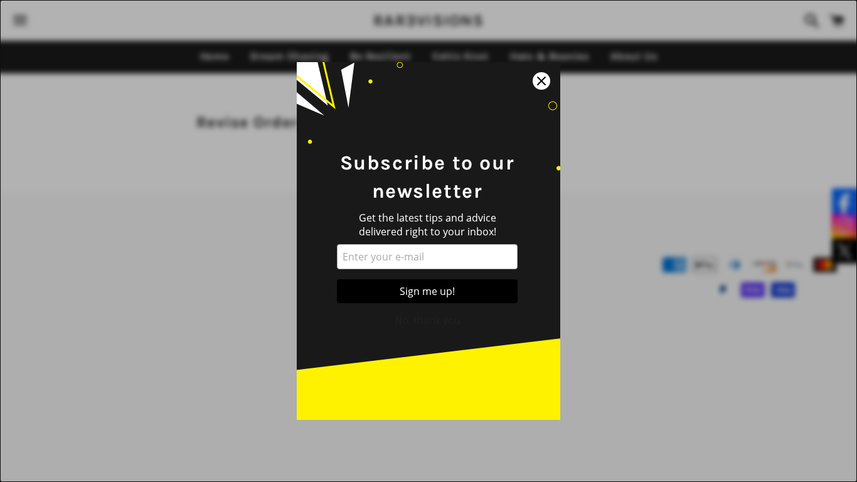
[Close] (541, 81)
